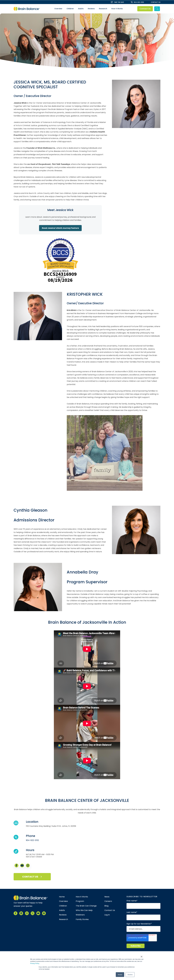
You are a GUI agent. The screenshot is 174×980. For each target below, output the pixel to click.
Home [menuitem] (62, 896)
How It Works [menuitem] (117, 8)
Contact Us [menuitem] (109, 910)
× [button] (141, 956)
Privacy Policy (34, 963)
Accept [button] (120, 975)
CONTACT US (155, 2)
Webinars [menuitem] (80, 915)
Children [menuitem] (70, 8)
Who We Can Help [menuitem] (84, 910)
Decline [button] (130, 975)
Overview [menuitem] (58, 8)
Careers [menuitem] (108, 901)
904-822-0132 (139, 2)
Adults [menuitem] (81, 8)
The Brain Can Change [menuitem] (86, 906)
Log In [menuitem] (107, 915)
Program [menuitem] (80, 901)
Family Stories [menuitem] (82, 919)
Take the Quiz (119, 2)
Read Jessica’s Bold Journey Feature (60, 228)
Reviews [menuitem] (91, 8)
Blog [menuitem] (106, 906)
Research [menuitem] (103, 8)
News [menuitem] (106, 896)
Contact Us (145, 8)
